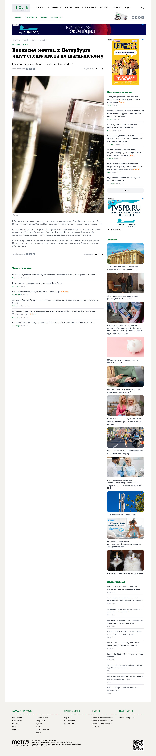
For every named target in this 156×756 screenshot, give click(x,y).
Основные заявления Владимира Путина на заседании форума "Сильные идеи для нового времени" (125, 113)
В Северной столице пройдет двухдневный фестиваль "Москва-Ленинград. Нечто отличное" (53, 322)
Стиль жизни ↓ (89, 7)
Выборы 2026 (56, 17)
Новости (110, 158)
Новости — (32, 40)
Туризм (39, 723)
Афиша (15, 729)
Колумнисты (69, 723)
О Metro (117, 7)
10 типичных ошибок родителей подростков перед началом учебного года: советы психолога (124, 152)
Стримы (17, 17)
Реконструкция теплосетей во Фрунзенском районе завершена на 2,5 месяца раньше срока (53, 274)
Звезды (44, 17)
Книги (109, 172)
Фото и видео (42, 717)
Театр (38, 726)
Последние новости (119, 92)
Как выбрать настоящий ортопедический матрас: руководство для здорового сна (124, 544)
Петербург (57, 7)
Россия (68, 7)
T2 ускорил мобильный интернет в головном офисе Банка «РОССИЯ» (122, 268)
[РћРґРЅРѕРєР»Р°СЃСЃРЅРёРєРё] (99, 68)
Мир (77, 7)
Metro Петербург (126, 717)
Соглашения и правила (102, 723)
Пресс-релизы (42, 729)
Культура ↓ (105, 7)
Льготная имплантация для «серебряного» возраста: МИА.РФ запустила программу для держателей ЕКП (124, 484)
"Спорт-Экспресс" (47, 746)
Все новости (42, 7)
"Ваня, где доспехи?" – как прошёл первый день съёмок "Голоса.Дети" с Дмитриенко (123, 99)
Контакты (96, 726)
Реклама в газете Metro (102, 717)
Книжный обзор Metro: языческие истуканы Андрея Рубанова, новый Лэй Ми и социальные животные (124, 166)
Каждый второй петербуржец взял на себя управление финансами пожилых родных (124, 421)
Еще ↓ (127, 7)
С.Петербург (42, 40)
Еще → (126, 190)
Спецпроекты (31, 17)
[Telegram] (102, 68)
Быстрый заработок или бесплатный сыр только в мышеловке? (123, 390)
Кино (38, 732)
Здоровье (40, 720)
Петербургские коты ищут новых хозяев (125, 573)
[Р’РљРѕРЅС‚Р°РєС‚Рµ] (95, 68)
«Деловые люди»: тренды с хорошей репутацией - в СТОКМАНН (123, 297)
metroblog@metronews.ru (72, 744)
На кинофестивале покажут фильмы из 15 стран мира (36, 291)
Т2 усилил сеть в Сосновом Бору (121, 514)
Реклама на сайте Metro (102, 720)
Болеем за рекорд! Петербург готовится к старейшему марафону (125, 452)
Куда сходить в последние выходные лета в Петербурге (37, 283)
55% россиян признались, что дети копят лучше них (123, 361)
